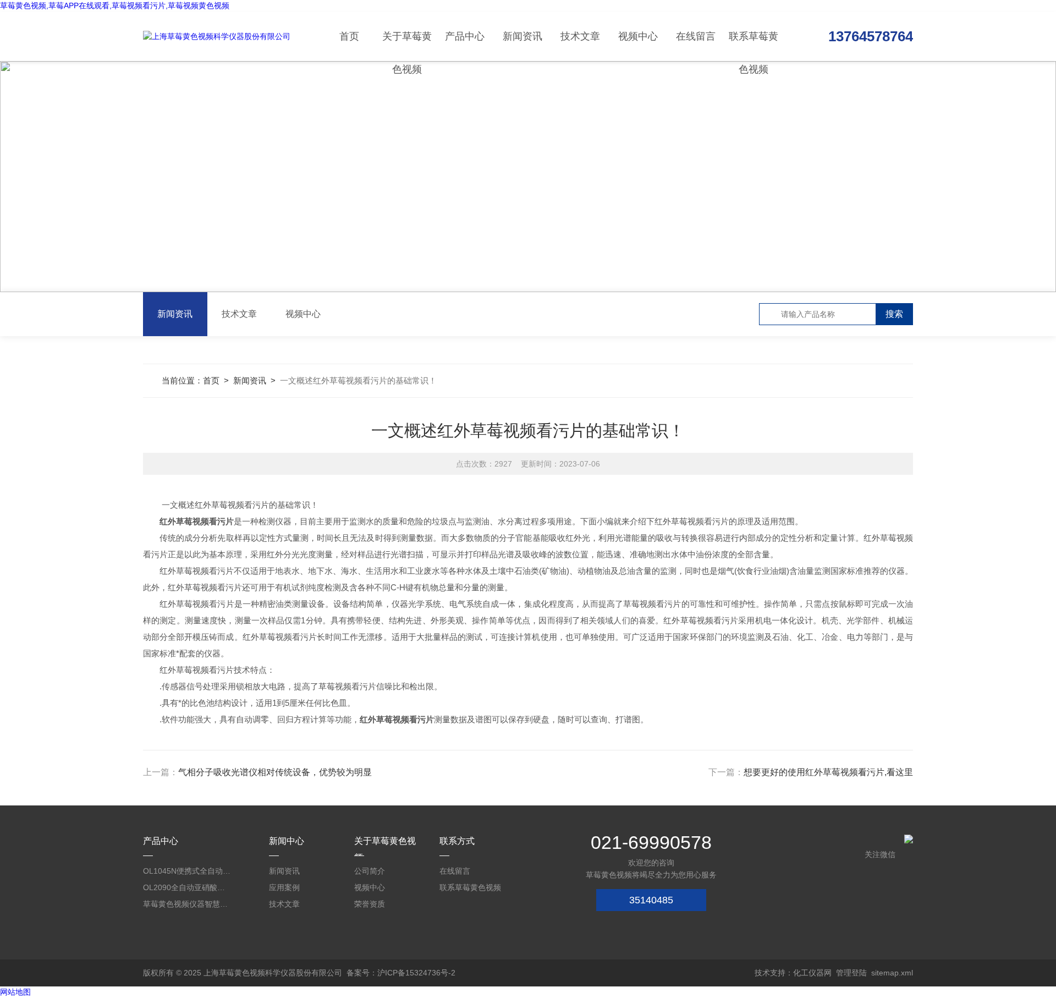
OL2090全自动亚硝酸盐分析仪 (187, 887)
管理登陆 (851, 972)
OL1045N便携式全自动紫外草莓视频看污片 (187, 871)
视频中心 (638, 36)
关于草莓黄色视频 (407, 46)
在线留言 (696, 36)
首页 (349, 36)
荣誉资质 (369, 904)
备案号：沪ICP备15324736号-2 (400, 972)
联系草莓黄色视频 (753, 46)
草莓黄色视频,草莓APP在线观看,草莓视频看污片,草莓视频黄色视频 (114, 5)
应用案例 (284, 887)
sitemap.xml (892, 972)
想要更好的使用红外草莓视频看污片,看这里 (828, 772)
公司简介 (369, 871)
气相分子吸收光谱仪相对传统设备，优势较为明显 (275, 772)
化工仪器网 (812, 972)
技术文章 (580, 36)
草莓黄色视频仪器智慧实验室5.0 (187, 904)
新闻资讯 (522, 36)
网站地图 (15, 992)
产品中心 (465, 36)
